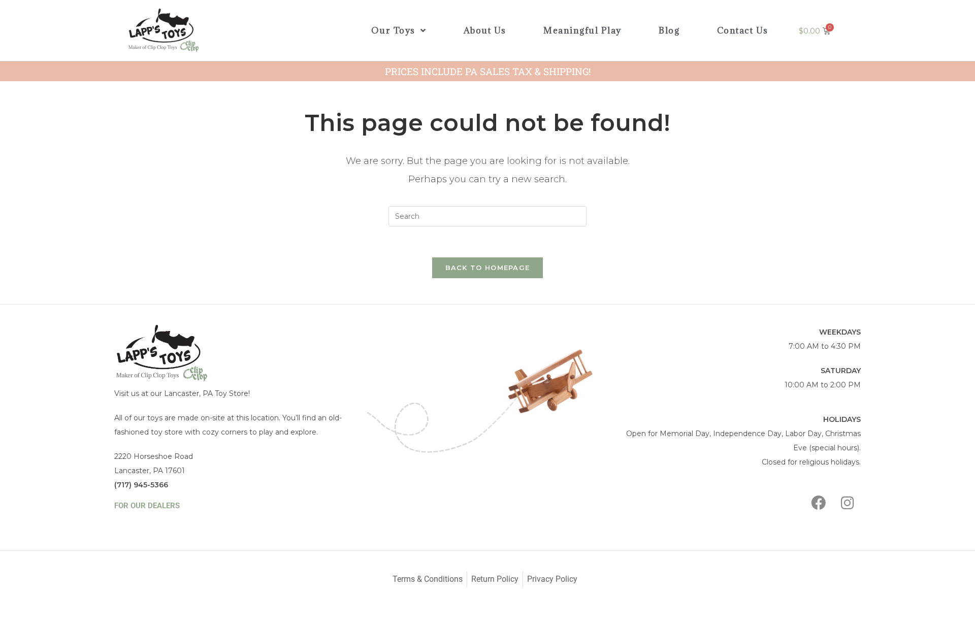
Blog (669, 30)
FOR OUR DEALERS (147, 505)
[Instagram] (847, 502)
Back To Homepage (487, 267)
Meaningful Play (582, 30)
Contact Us (742, 30)
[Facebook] (818, 502)
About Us (485, 30)
